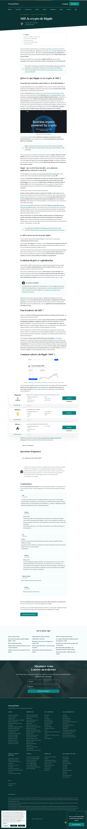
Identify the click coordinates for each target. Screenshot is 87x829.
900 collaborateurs (55, 174)
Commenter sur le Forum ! (29, 614)
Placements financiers (13, 735)
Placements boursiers (13, 738)
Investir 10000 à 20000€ (31, 763)
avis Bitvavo (29, 434)
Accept (21, 825)
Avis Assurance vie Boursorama (69, 730)
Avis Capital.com (48, 720)
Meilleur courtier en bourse (32, 716)
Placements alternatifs (13, 743)
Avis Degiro (47, 718)
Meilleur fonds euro (30, 721)
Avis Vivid (65, 773)
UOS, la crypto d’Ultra (13, 636)
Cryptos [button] (44, 9)
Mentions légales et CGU (37, 818)
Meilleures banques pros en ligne (33, 740)
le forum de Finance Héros (27, 603)
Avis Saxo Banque (48, 726)
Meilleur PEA (29, 718)
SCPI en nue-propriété (49, 765)
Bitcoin (50, 49)
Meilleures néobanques (31, 743)
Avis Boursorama (66, 762)
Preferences (6, 825)
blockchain (23, 301)
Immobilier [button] (52, 9)
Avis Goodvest (66, 726)
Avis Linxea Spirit (66, 718)
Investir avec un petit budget (32, 758)
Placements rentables (13, 736)
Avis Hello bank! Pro (67, 775)
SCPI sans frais (48, 767)
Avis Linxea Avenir (66, 720)
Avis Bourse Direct (48, 723)
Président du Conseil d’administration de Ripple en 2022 (49, 93)
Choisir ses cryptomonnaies (39, 14)
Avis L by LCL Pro (66, 777)
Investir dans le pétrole (13, 730)
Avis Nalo (65, 715)
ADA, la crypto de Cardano (15, 643)
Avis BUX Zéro (48, 725)
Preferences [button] (5, 823)
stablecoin (45, 146)
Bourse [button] (37, 9)
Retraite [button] (69, 9)
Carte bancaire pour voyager (14, 773)
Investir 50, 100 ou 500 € (31, 760)
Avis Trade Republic (49, 721)
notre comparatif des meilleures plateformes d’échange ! (50, 230)
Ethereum (56, 49)
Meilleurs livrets (30, 741)
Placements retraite (12, 740)
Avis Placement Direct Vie (68, 725)
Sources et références (28, 445)
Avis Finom (65, 772)
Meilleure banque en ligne (32, 715)
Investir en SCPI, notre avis (50, 762)
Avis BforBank (66, 758)
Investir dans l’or (12, 731)
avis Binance (29, 419)
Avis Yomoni (65, 716)
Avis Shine (65, 767)
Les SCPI (46, 758)
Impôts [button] (61, 9)
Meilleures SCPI (29, 733)
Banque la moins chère (13, 760)
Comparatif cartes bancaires (14, 761)
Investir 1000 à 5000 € (31, 762)
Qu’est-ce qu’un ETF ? (13, 721)
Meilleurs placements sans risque (33, 731)
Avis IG (46, 730)
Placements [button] (18, 9)
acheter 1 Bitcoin (55, 277)
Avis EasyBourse (48, 738)
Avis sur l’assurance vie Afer (69, 735)
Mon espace (74, 4)
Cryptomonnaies (24, 14)
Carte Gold (10, 763)
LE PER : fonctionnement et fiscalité (16, 720)
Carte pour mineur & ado (13, 768)
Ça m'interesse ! (76, 824)
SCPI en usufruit (48, 763)
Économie (10, 785)
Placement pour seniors (13, 741)
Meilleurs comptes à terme (32, 738)
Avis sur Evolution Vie (67, 733)
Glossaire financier (12, 783)
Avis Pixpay (65, 765)
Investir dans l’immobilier (50, 757)
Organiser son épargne (13, 715)
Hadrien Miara (30, 24)
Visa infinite (10, 766)
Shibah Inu (47, 51)
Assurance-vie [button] (28, 9)
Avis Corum (47, 770)
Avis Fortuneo (66, 757)
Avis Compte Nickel (67, 763)
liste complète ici (49, 184)
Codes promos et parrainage (14, 733)
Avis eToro (47, 715)
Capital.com (45, 387)
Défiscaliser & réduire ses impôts (15, 726)
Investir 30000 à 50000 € (31, 765)
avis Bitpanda (29, 405)
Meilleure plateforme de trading (33, 750)
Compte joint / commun (13, 758)
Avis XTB (46, 716)
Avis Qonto (65, 768)
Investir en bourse (12, 716)
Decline (13, 825)
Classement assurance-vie (32, 720)
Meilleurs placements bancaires (33, 730)
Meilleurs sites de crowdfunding (33, 726)
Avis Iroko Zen (48, 768)
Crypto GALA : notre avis (38, 639)
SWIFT (29, 139)
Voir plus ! (69, 398)
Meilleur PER (29, 723)
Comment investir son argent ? (33, 757)
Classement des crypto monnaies (40, 636)
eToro (38, 387)
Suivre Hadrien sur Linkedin (31, 476)
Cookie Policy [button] (19, 820)
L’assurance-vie (11, 718)
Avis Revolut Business (67, 770)
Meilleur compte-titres (31, 725)
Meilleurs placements (31, 728)
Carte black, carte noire (13, 765)
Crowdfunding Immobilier (50, 760)
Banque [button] (10, 9)
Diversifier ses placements (14, 728)
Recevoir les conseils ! (43, 691)
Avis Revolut (65, 760)
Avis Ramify (65, 728)
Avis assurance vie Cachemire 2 (69, 736)
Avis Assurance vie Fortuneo (69, 731)
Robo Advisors (29, 745)
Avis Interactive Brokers (50, 728)
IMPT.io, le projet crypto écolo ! (64, 636)
